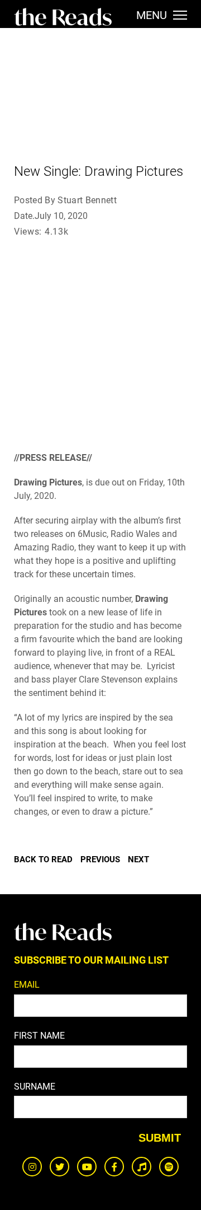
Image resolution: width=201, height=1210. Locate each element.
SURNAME (34, 1086)
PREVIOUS (100, 859)
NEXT (138, 859)
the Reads (63, 17)
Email (27, 984)
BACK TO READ (43, 859)
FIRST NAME (39, 1035)
